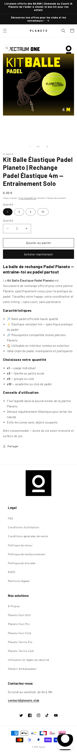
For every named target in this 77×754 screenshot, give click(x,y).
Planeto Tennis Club (21, 651)
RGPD (11, 572)
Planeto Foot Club (19, 633)
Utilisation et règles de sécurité (28, 659)
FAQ (10, 518)
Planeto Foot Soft (19, 615)
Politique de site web (22, 563)
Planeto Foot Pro (19, 624)
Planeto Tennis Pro (20, 642)
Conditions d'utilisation (23, 527)
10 (42, 211)
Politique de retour (20, 545)
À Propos (14, 606)
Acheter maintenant (38, 254)
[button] (5, 30)
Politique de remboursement (27, 554)
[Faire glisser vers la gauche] (29, 146)
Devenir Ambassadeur (22, 668)
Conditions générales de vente (28, 536)
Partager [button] (13, 446)
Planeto (42, 747)
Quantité (8, 220)
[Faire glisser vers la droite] (47, 146)
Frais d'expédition (27, 198)
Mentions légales (19, 581)
